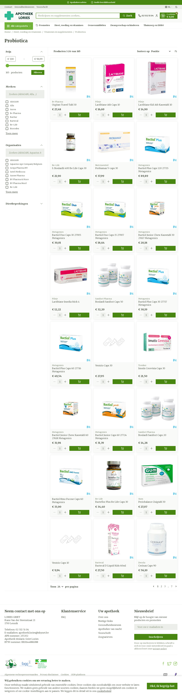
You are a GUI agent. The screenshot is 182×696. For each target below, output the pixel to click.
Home (8, 32)
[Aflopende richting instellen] (175, 51)
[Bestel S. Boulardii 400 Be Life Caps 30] (79, 181)
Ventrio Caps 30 (103, 365)
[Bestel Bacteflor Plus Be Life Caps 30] (123, 512)
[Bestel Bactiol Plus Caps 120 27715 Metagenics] (166, 181)
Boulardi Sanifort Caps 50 (109, 301)
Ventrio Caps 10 (60, 562)
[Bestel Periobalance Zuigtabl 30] (166, 512)
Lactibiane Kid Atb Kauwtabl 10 (155, 104)
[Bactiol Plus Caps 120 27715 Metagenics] (157, 142)
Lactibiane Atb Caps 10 (107, 104)
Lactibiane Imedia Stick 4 (65, 301)
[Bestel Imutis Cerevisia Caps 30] (166, 381)
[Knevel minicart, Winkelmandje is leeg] (163, 15)
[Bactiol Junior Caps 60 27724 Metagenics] (114, 408)
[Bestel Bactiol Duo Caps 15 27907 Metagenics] (123, 248)
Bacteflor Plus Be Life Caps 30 (111, 501)
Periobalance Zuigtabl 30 (151, 501)
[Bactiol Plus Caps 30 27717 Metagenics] (157, 275)
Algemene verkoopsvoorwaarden (21, 674)
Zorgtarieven (105, 636)
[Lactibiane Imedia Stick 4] (70, 275)
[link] (154, 586)
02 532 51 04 (22, 629)
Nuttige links (105, 621)
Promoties (44, 25)
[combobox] (78, 15)
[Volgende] (175, 586)
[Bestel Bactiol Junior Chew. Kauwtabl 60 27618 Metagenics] (79, 448)
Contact (8, 7)
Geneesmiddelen (97, 25)
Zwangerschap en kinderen (124, 25)
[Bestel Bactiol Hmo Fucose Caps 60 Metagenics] (79, 512)
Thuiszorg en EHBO (154, 25)
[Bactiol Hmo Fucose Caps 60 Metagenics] (70, 475)
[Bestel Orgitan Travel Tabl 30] (79, 114)
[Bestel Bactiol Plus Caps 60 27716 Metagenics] (79, 381)
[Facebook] (163, 663)
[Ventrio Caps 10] (70, 539)
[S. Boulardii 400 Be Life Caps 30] (70, 142)
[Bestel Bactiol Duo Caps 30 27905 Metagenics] (79, 248)
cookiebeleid (104, 691)
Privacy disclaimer (49, 674)
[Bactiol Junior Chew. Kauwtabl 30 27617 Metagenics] (157, 208)
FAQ (63, 617)
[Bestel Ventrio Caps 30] (123, 381)
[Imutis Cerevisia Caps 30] (157, 342)
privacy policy (160, 648)
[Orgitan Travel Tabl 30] (70, 78)
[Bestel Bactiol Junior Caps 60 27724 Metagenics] (123, 448)
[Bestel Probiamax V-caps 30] (123, 181)
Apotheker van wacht (110, 629)
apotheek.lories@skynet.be (34, 632)
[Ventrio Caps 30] (114, 342)
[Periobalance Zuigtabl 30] (157, 475)
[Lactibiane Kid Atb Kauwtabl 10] (157, 78)
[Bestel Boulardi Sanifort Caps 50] (123, 315)
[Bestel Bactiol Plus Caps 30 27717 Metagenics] (166, 315)
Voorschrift (42, 7)
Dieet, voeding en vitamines (68, 25)
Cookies (65, 674)
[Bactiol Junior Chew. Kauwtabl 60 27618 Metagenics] (70, 408)
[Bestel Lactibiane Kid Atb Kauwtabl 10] (166, 114)
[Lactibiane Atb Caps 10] (114, 78)
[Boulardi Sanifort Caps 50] (114, 275)
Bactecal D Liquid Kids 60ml (110, 565)
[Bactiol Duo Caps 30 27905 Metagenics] (70, 208)
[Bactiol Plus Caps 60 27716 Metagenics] (70, 342)
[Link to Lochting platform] (175, 674)
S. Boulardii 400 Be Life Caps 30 (69, 168)
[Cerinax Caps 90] (157, 539)
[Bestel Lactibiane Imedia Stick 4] (79, 315)
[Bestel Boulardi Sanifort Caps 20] (166, 448)
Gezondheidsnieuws (24, 7)
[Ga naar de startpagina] (19, 15)
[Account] (156, 15)
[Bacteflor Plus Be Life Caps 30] (114, 475)
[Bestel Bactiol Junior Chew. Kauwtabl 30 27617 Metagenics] (166, 248)
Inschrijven (156, 636)
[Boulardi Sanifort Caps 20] (157, 408)
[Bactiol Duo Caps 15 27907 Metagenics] (114, 208)
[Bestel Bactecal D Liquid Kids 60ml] (123, 575)
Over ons (103, 617)
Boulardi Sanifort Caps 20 (152, 435)
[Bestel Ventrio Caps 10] (79, 575)
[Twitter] (169, 663)
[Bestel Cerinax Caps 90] (166, 575)
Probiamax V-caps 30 (106, 168)
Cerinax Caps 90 (147, 565)
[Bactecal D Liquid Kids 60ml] (114, 539)
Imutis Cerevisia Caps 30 (151, 368)
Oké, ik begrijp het (162, 686)
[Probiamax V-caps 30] (114, 142)
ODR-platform (78, 674)
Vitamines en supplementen (58, 32)
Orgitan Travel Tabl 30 (64, 104)
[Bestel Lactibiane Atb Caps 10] (123, 114)
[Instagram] (175, 663)
